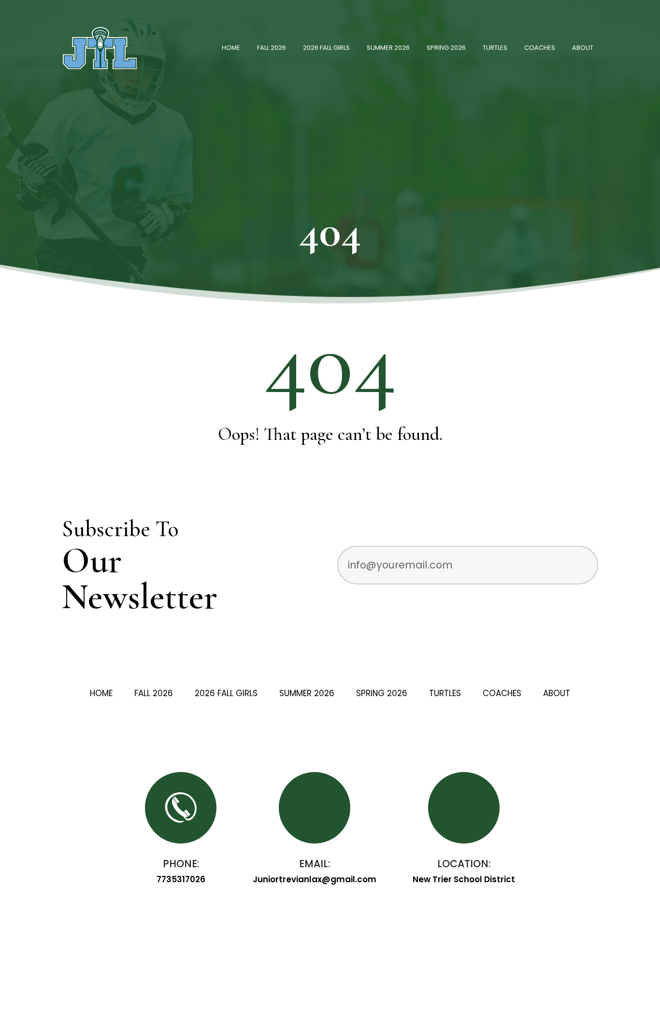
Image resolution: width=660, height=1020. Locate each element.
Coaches (539, 47)
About (582, 47)
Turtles (495, 47)
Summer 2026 (388, 47)
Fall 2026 (271, 47)
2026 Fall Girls (326, 47)
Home (231, 47)
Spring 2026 (446, 47)
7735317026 (181, 879)
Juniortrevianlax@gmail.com (314, 879)
